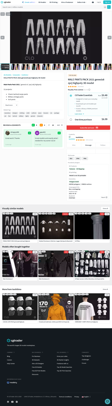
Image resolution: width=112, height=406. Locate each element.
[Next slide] (109, 37)
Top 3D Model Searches (64, 367)
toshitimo (79, 137)
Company (10, 352)
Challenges (85, 360)
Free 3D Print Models (38, 371)
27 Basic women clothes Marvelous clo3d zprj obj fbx (89, 279)
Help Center (11, 363)
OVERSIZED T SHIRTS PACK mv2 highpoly (86, 322)
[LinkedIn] (8, 402)
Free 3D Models (37, 367)
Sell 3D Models (61, 352)
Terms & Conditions (65, 397)
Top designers (86, 356)
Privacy (76, 397)
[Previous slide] (2, 37)
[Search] (109, 7)
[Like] (74, 151)
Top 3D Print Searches (64, 371)
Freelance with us (62, 363)
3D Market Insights (63, 360)
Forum (84, 363)
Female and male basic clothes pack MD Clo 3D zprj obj (54, 322)
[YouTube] (12, 402)
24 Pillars (77, 241)
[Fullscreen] (2, 14)
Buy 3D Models (36, 352)
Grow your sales (62, 356)
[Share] (103, 151)
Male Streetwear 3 (8, 279)
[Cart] (93, 2)
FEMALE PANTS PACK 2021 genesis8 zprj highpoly (16, 241)
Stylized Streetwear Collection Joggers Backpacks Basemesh (56, 241)
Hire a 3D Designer (38, 363)
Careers (9, 360)
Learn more (78, 114)
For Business (36, 356)
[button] (105, 7)
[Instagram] (17, 402)
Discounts (35, 374)
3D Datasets (36, 360)
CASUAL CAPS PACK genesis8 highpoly (13, 322)
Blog (8, 356)
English (85, 397)
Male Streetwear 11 (44, 279)
